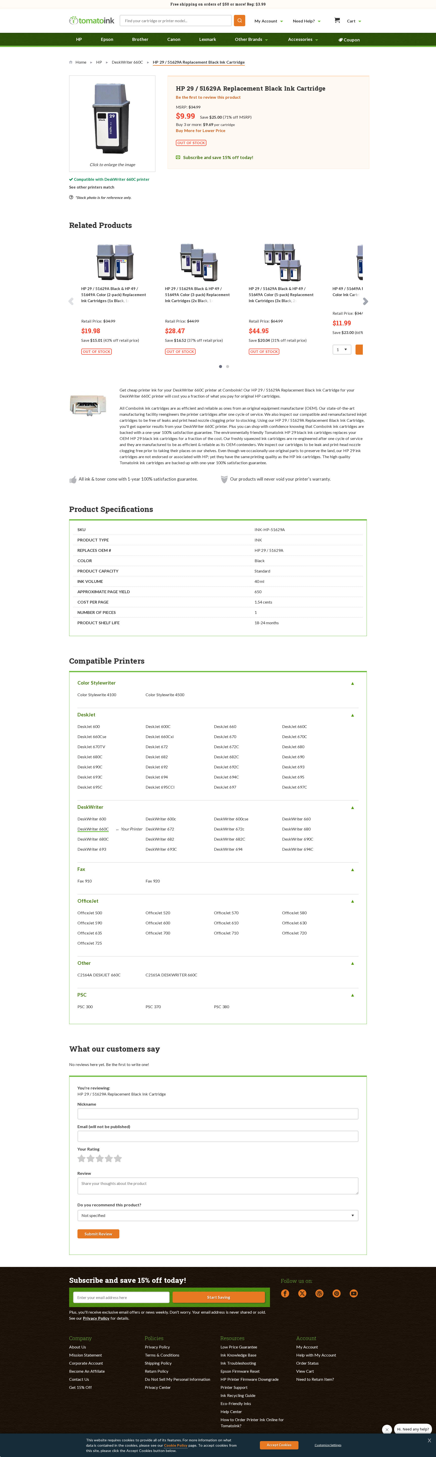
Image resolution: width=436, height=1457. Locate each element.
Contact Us (79, 1379)
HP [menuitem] (79, 39)
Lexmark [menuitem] (207, 39)
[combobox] (182, 20)
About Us (77, 1346)
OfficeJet (87, 901)
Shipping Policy (158, 1363)
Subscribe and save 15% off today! (217, 157)
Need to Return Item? (315, 1379)
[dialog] (218, 1445)
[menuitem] (269, 20)
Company (80, 1338)
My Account (307, 1346)
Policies (154, 1338)
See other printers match (91, 187)
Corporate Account (86, 1363)
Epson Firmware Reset (240, 1371)
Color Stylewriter (96, 683)
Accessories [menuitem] (300, 39)
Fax (81, 869)
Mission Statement (85, 1354)
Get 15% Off (80, 1387)
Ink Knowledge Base (238, 1354)
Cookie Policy (175, 1445)
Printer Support (234, 1387)
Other (84, 963)
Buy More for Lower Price (200, 130)
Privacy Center (158, 1387)
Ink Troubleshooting (238, 1363)
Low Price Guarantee (239, 1346)
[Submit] (239, 20)
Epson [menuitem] (107, 39)
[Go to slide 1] (220, 366)
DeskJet (86, 714)
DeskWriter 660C (120, 179)
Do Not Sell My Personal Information (177, 1379)
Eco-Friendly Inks (236, 1403)
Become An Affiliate (87, 1371)
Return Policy (156, 1371)
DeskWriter (90, 807)
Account (306, 1338)
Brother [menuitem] (140, 39)
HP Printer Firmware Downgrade (250, 1379)
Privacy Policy (96, 1318)
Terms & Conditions (162, 1354)
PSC (82, 995)
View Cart (305, 1371)
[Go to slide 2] (227, 366)
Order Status (307, 1363)
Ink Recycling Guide (238, 1395)
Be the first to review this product (208, 97)
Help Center (231, 1411)
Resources (232, 1338)
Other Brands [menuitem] (248, 39)
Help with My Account (316, 1354)
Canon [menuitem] (173, 39)
